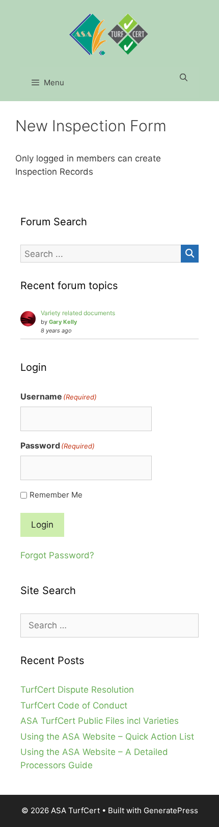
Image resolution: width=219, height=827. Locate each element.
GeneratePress (171, 810)
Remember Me (56, 495)
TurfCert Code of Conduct (73, 705)
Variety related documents (78, 313)
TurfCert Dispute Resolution (77, 689)
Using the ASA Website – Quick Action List (107, 736)
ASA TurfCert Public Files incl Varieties (99, 721)
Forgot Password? (57, 555)
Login (42, 524)
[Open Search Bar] (184, 77)
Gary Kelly (63, 321)
